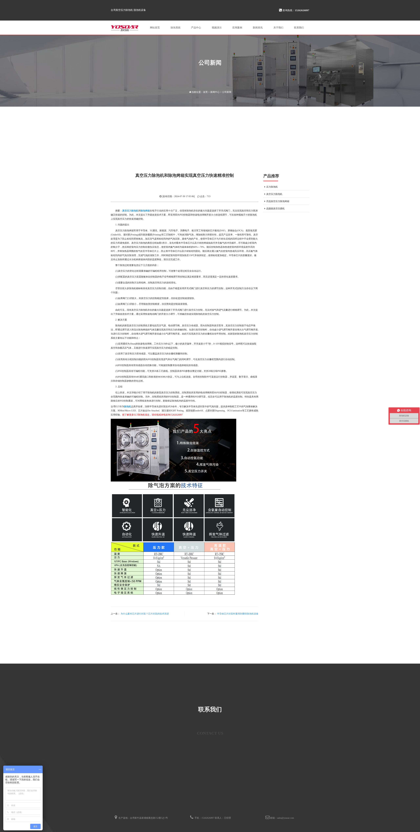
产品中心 (196, 27)
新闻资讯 (258, 27)
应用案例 (237, 27)
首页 (205, 92)
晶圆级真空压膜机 (275, 208)
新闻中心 (215, 92)
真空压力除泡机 (274, 194)
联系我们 (299, 27)
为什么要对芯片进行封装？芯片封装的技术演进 (145, 613)
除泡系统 (175, 27)
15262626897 (207, 818)
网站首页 (155, 27)
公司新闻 (226, 92)
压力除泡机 (272, 187)
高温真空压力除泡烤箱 (277, 201)
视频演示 (217, 27)
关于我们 (278, 27)
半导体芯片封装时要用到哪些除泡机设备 (237, 613)
